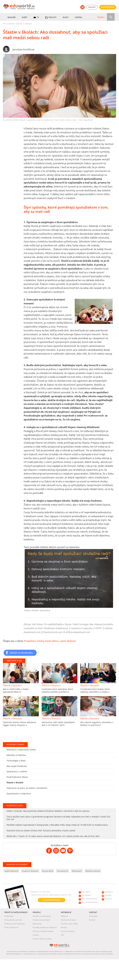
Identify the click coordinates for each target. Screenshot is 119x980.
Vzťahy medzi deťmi (47, 641)
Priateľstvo (30, 641)
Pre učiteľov (8, 23)
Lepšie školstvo (67, 641)
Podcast (52, 17)
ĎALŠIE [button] (100, 17)
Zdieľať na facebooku (21, 652)
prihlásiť (92, 7)
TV (37, 17)
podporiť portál (108, 7)
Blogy (65, 17)
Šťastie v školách (24, 23)
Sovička (78, 17)
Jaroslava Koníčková (23, 49)
